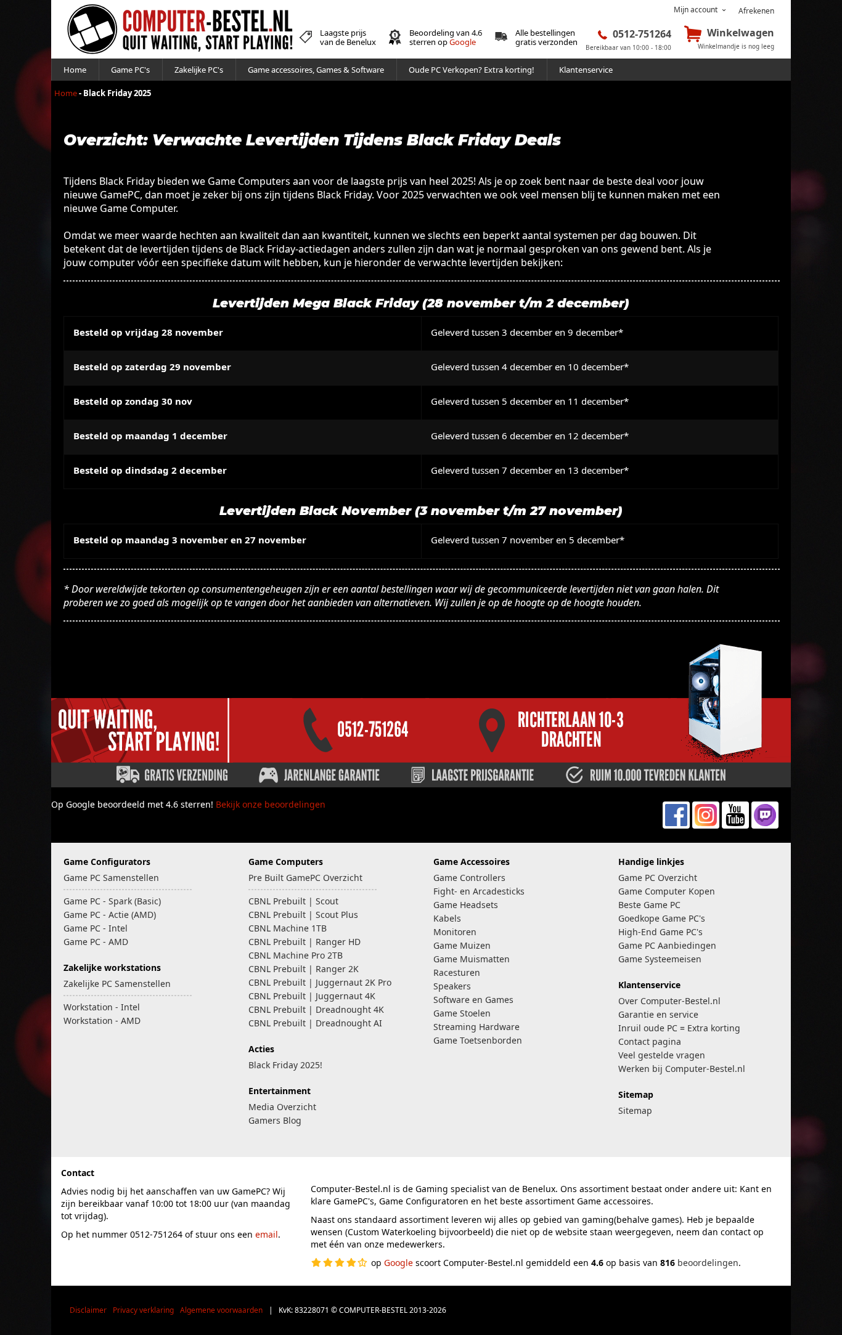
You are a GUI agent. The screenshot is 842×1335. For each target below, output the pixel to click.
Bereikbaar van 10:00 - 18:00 (628, 47)
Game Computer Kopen (666, 891)
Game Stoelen (462, 1013)
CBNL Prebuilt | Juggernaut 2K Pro (319, 982)
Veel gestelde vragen (661, 1055)
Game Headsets (465, 905)
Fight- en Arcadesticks (479, 891)
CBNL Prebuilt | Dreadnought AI (315, 1023)
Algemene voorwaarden (221, 1310)
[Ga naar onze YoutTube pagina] (735, 825)
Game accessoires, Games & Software (316, 69)
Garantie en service (658, 1014)
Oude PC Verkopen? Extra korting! (471, 69)
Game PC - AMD (95, 941)
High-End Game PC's (660, 932)
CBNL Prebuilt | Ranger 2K (303, 969)
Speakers (452, 986)
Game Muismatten (471, 959)
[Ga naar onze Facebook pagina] (676, 825)
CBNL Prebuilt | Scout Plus (303, 914)
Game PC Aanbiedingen (667, 945)
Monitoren (454, 932)
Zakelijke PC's (198, 69)
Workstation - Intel (101, 1007)
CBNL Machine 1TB (287, 928)
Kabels (447, 918)
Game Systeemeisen (659, 959)
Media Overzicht (282, 1107)
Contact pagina (649, 1041)
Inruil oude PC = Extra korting (679, 1028)
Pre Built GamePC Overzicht (305, 877)
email (266, 1234)
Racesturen (456, 972)
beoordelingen (707, 1262)
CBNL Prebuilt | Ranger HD (304, 941)
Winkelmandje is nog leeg (736, 46)
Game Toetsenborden (477, 1040)
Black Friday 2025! (285, 1065)
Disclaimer (88, 1310)
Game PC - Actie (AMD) (109, 914)
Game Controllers (469, 877)
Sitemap (635, 1110)
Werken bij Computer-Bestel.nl (681, 1068)
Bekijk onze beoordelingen (270, 804)
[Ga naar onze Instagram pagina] (705, 825)
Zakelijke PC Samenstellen (117, 983)
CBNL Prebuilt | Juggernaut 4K (311, 996)
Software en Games (473, 999)
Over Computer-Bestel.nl (669, 1001)
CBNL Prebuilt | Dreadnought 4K (316, 1009)
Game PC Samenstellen (111, 877)
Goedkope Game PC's (661, 918)
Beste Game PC (649, 905)
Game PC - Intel (95, 928)
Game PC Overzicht (657, 877)
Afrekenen (756, 11)
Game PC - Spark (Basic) (112, 901)
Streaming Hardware (476, 1027)
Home (74, 69)
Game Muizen (462, 945)
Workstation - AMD (102, 1020)
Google (462, 41)
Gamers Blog (274, 1120)
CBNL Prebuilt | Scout (293, 901)
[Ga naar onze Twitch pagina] (765, 825)
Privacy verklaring (143, 1310)
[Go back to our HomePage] (180, 55)
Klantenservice (586, 69)
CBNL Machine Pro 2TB (295, 955)
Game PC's (130, 69)
